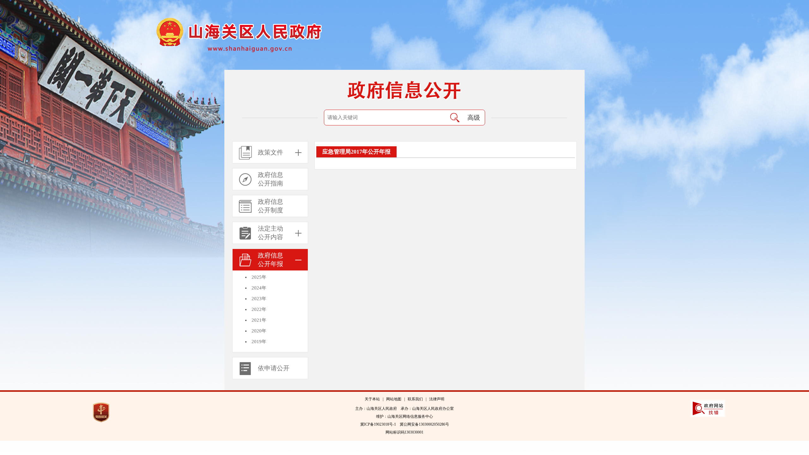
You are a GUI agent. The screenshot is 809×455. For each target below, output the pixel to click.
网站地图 (393, 399)
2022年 (259, 309)
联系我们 (415, 399)
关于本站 (372, 399)
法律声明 (436, 399)
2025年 (259, 277)
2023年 (259, 298)
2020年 (259, 330)
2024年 (259, 287)
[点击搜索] (454, 117)
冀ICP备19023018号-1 (378, 424)
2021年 (259, 320)
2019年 (259, 341)
